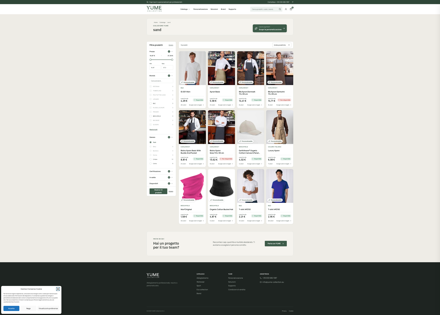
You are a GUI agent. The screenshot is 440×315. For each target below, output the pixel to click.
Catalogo (184, 9)
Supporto (232, 9)
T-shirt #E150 (245, 209)
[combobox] (266, 9)
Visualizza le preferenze (48, 308)
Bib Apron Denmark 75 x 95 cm (247, 93)
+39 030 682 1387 (270, 278)
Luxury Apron (274, 150)
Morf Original (186, 209)
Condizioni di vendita (236, 289)
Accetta (11, 308)
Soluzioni (214, 9)
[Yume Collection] (154, 8)
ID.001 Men (185, 92)
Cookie (291, 311)
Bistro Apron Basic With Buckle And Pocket (191, 151)
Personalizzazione (200, 9)
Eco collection (202, 289)
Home (156, 22)
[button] (58, 289)
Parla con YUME (274, 243)
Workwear (200, 282)
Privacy (284, 311)
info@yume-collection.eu (273, 282)
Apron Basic (215, 92)
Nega (28, 308)
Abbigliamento (202, 278)
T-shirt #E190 (274, 209)
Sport (199, 285)
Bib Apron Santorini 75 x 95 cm (276, 93)
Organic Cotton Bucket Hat (221, 209)
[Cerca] (280, 9)
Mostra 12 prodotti (158, 191)
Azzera (171, 45)
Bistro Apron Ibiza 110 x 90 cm (217, 151)
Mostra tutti (153, 129)
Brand (223, 9)
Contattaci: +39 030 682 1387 (278, 2)
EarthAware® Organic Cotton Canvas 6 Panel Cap (249, 151)
